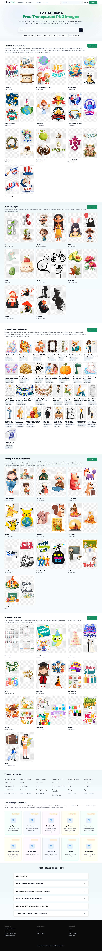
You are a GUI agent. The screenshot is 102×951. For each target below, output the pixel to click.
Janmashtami (8, 159)
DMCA (70, 931)
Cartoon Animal (71, 498)
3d (5, 244)
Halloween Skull (38, 380)
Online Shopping (56, 795)
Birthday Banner (21, 404)
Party (6, 691)
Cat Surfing (87, 380)
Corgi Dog (72, 360)
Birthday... (8, 358)
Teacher (38, 2)
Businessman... (9, 424)
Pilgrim (85, 790)
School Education (10, 607)
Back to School (30, 2)
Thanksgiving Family (41, 790)
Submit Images (40, 933)
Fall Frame (70, 782)
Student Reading (9, 498)
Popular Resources (10, 931)
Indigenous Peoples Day (58, 786)
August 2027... (9, 402)
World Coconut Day (41, 159)
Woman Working (67, 405)
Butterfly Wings (9, 382)
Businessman (9, 426)
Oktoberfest (39, 123)
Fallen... (61, 358)
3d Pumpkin (8, 782)
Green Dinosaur (76, 383)
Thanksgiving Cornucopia (55, 790)
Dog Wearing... (74, 358)
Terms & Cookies (73, 933)
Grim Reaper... (47, 424)
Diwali (69, 786)
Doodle (7, 316)
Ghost (22, 782)
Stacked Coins (30, 426)
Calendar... (8, 404)
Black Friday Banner (25, 793)
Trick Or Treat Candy (73, 779)
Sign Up (39, 931)
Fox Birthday (37, 360)
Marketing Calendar (10, 935)
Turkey (70, 790)
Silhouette (39, 316)
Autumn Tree (55, 782)
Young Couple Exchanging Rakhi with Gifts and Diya (51, 378)
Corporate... (68, 402)
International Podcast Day (74, 123)
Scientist (87, 360)
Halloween (20, 2)
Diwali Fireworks (9, 790)
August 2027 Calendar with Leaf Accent (10, 400)
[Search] (80, 2)
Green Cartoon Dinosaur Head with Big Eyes (77, 378)
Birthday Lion (23, 358)
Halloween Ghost (41, 779)
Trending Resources (10, 928)
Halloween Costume (10, 779)
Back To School (62, 35)
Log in (86, 2)
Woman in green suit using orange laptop (68, 400)
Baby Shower (39, 727)
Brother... (48, 380)
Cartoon (38, 244)
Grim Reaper (9, 448)
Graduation (39, 691)
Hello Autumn (87, 782)
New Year (69, 727)
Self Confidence (80, 425)
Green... (76, 380)
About (70, 928)
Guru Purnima (71, 534)
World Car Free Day (10, 123)
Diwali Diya (87, 786)
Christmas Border (88, 793)
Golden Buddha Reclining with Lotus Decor (24, 378)
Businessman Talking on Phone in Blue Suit (9, 423)
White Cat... (87, 382)
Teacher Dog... (58, 424)
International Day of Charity (43, 87)
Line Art (38, 280)
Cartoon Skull (37, 382)
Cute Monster (9, 360)
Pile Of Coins (92, 402)
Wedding (69, 655)
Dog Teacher (91, 426)
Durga (38, 786)
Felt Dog (57, 426)
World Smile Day (71, 87)
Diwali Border (23, 790)
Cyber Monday (9, 570)
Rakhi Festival (49, 382)
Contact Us (72, 935)
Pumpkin (39, 35)
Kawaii (6, 280)
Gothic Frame (51, 360)
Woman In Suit (58, 404)
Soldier (61, 360)
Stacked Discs (92, 404)
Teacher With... (89, 358)
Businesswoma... (58, 402)
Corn (54, 35)
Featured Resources (10, 933)
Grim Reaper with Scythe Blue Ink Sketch (9, 444)
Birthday (38, 655)
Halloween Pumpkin (25, 779)
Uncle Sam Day (9, 196)
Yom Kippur (8, 87)
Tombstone (39, 782)
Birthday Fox (37, 358)
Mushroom (47, 35)
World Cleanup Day (41, 570)
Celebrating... (23, 360)
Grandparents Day (74, 35)
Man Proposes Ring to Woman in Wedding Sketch (69, 423)
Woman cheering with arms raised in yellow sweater (81, 423)
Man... (67, 426)
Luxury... (50, 358)
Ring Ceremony (70, 424)
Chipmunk (39, 534)
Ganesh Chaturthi (72, 159)
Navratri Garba (24, 786)
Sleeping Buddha (24, 380)
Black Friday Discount (10, 793)
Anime (69, 244)
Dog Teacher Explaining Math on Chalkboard (91, 423)
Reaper (45, 426)
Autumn (45, 2)
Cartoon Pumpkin (64, 380)
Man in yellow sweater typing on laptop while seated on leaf (80, 400)
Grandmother (40, 498)
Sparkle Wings (9, 380)
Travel (6, 763)
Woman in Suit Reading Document (57, 400)
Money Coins (30, 424)
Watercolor (70, 280)
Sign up (93, 2)
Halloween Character (28, 35)
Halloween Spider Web (58, 779)
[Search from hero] (81, 30)
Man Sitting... (78, 404)
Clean (10, 2)
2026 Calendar (9, 655)
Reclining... (23, 382)
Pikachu (7, 534)
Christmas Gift (72, 793)
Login (38, 928)
